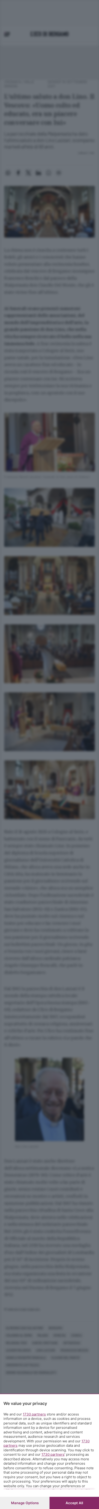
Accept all (74, 1503)
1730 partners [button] (34, 1414)
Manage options (25, 1503)
